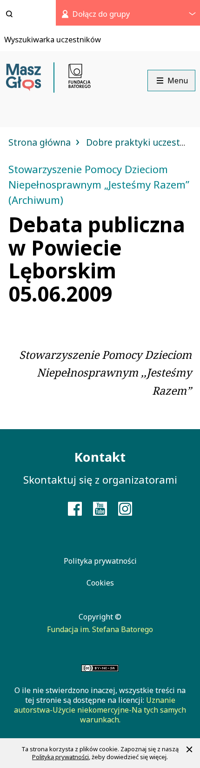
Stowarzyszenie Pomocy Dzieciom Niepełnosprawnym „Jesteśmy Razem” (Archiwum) (98, 184)
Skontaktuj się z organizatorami (100, 479)
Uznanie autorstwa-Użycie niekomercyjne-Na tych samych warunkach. (100, 710)
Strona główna (40, 142)
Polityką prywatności (60, 757)
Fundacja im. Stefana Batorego (100, 629)
